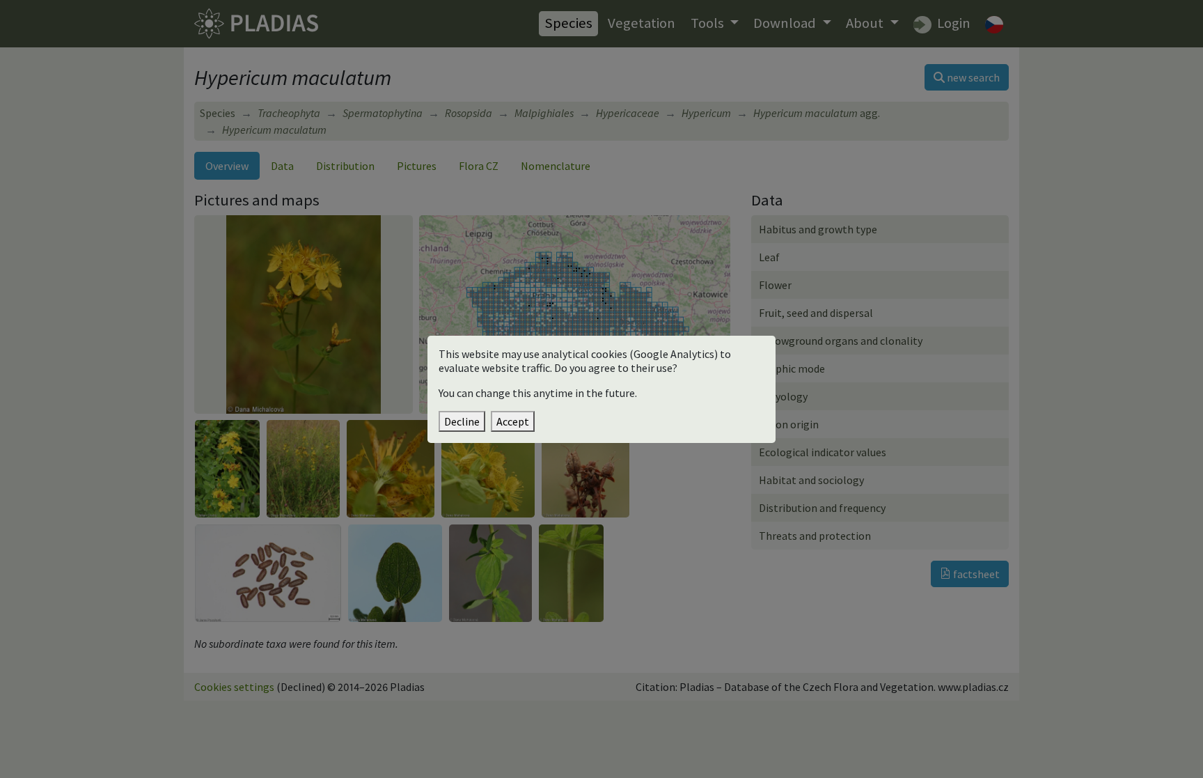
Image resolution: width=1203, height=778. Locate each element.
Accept (512, 421)
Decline (462, 421)
